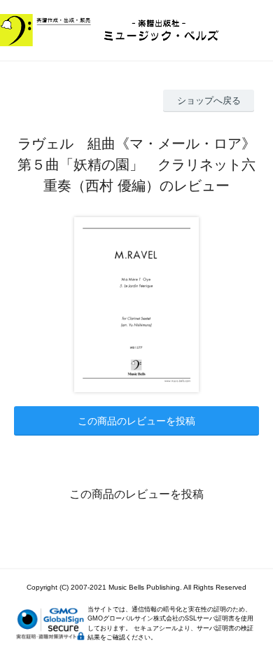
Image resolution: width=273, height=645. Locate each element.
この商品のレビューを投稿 (136, 420)
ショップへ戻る (209, 100)
